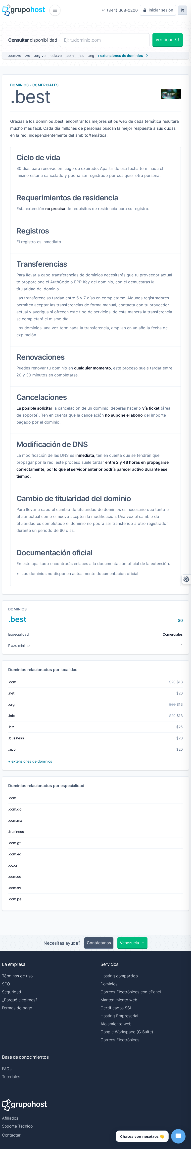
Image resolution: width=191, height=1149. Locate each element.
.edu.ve (55, 55)
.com (70, 55)
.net (81, 55)
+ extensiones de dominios (120, 55)
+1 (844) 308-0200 (119, 10)
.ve (27, 55)
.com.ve (14, 55)
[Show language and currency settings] (186, 579)
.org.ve (40, 55)
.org (91, 55)
